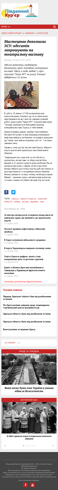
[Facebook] (25, 485)
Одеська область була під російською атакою (27, 313)
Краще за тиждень (29, 351)
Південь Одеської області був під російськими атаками (27, 297)
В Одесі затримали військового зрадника (24, 240)
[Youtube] (32, 485)
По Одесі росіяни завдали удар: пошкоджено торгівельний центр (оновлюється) (26, 306)
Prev (5, 445)
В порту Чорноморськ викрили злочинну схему (27, 248)
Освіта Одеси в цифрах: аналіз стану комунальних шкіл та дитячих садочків (23, 258)
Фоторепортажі (29, 400)
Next (53, 445)
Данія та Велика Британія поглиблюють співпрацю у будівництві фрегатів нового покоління (24, 270)
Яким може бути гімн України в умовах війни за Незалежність (29, 390)
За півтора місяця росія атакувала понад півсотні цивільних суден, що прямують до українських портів (28, 218)
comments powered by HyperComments (23, 281)
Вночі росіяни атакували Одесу (19, 329)
